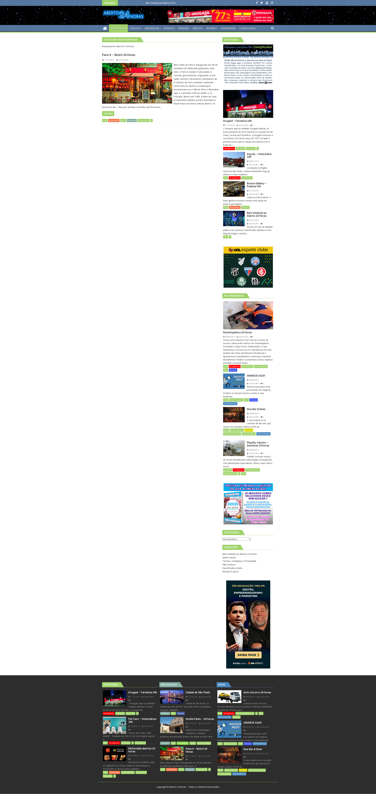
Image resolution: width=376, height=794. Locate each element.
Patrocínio (251, 148)
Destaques (132, 120)
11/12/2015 (192, 756)
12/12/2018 (192, 697)
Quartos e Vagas (204, 743)
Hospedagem (182, 743)
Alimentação (114, 120)
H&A (226, 400)
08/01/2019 (254, 161)
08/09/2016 (230, 337)
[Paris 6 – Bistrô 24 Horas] (137, 64)
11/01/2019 (230, 125)
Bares (123, 120)
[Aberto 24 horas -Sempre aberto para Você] (105, 28)
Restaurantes (143, 120)
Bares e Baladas (237, 430)
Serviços (233, 370)
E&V (225, 178)
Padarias (245, 207)
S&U (225, 370)
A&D (104, 120)
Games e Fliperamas (232, 434)
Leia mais (108, 113)
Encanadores (247, 366)
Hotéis (192, 743)
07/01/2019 (254, 190)
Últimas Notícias (230, 403)
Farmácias (240, 148)
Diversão (248, 430)
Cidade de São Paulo (164, 2)
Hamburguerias (128, 772)
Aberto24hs (123, 60)
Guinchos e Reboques (245, 713)
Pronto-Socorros (252, 470)
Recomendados (261, 366)
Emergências (229, 148)
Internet (180, 713)
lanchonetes (141, 772)
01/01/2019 (254, 220)
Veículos (236, 717)
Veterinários (247, 178)
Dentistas (227, 470)
